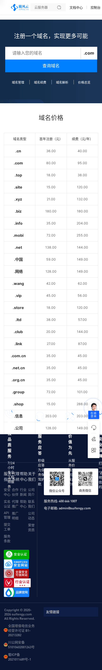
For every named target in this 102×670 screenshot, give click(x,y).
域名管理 (18, 82)
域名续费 (40, 82)
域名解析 (62, 82)
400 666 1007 (68, 501)
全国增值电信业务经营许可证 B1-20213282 (21, 630)
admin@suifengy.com (75, 508)
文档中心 (76, 7)
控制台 (96, 7)
